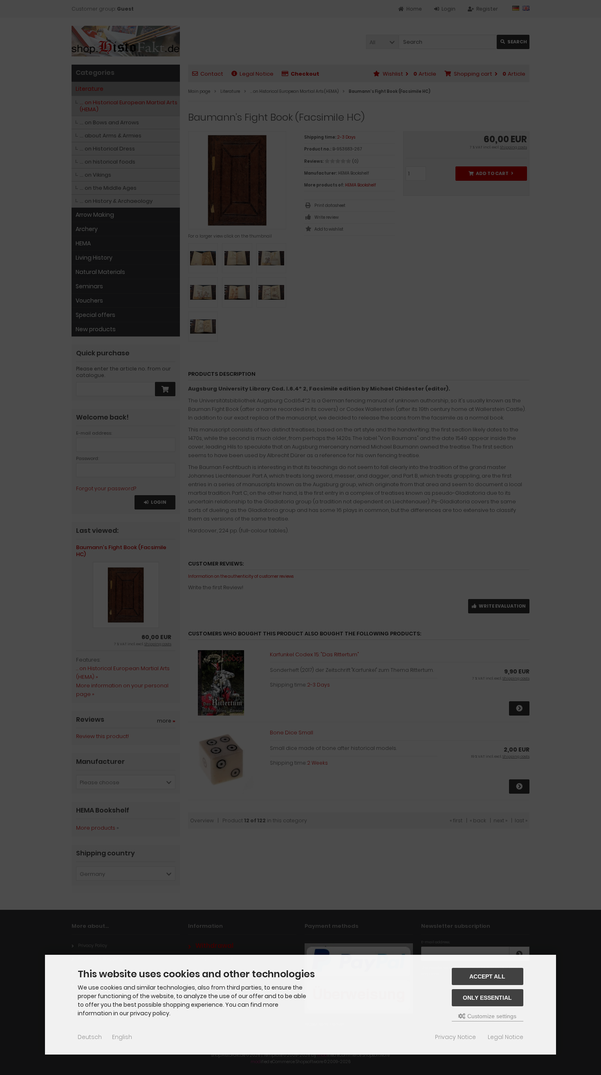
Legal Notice (505, 1037)
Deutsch (90, 1037)
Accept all (487, 976)
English (122, 1037)
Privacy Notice (455, 1037)
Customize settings (491, 1016)
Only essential (487, 997)
